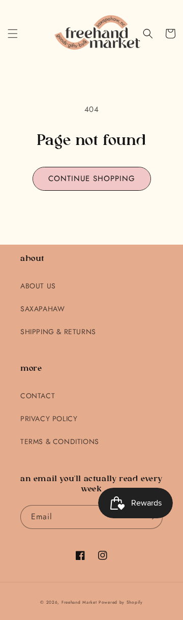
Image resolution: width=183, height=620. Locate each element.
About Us (38, 286)
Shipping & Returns (58, 332)
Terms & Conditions (59, 441)
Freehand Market (79, 602)
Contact (37, 396)
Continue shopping (91, 178)
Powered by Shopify (121, 602)
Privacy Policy (48, 419)
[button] (13, 33)
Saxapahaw (42, 309)
